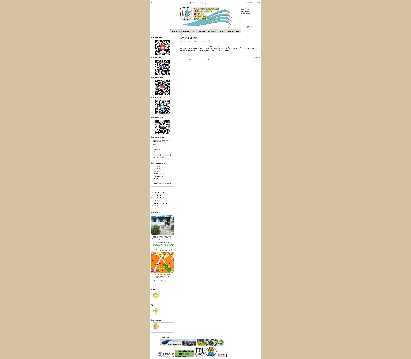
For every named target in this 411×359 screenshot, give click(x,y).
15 (157, 200)
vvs (195, 41)
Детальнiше (257, 57)
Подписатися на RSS (246, 11)
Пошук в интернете (245, 17)
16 (160, 200)
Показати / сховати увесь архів (162, 183)
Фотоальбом (211, 59)
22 (157, 203)
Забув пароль (204, 3)
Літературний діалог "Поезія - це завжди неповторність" (193, 59)
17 (163, 200)
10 (163, 197)
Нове (193, 31)
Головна (174, 31)
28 (155, 205)
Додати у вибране (245, 9)
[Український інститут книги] (184, 357)
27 (152, 205)
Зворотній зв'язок (245, 13)
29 (157, 205)
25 (166, 203)
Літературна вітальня (215, 31)
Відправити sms (244, 19)
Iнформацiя (201, 31)
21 (155, 203)
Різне (238, 31)
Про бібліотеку (184, 31)
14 (155, 200)
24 (163, 203)
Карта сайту (243, 15)
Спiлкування (229, 31)
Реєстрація (196, 3)
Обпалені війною (188, 38)
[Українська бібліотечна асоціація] (199, 357)
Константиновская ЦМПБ (158, 338)
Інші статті (204, 41)
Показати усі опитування (159, 157)
